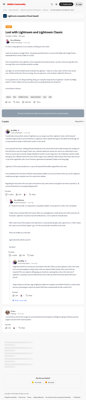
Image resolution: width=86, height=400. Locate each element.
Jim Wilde (14, 130)
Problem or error (23, 97)
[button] (4, 5)
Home (5, 10)
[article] (42, 162)
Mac (14, 97)
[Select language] (56, 4)
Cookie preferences (38, 397)
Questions (45, 10)
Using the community (10, 397)
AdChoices (77, 397)
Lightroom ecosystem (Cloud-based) (31, 10)
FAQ (50, 97)
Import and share (36, 97)
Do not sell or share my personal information (58, 397)
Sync (44, 97)
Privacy (29, 397)
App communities (13, 10)
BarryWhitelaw (15, 40)
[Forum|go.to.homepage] (16, 4)
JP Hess (13, 311)
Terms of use (21, 397)
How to (8, 97)
